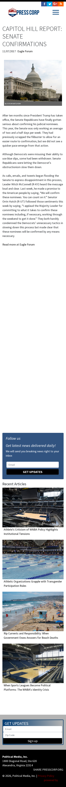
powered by (51, 780)
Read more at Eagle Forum (18, 244)
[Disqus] (33, 291)
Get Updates (32, 472)
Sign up (33, 741)
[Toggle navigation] (55, 12)
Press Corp (23, 12)
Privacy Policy (46, 776)
